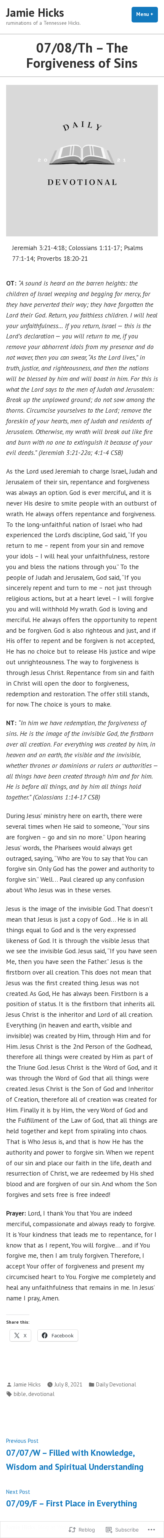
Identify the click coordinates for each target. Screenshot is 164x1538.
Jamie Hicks (35, 12)
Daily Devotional (116, 1384)
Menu (147, 14)
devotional (41, 1394)
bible (20, 1394)
